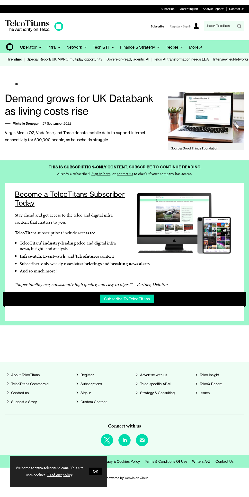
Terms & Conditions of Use (166, 461)
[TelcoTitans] (34, 30)
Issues (205, 393)
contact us (125, 173)
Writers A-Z (201, 461)
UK (16, 84)
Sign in (85, 393)
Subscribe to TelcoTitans (127, 298)
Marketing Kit (188, 9)
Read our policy (59, 475)
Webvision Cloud (136, 478)
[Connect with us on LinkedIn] (124, 440)
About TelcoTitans (25, 375)
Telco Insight (209, 375)
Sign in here (100, 173)
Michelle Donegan (26, 123)
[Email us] (142, 440)
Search (239, 26)
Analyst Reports (213, 9)
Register (87, 375)
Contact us (20, 393)
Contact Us (236, 9)
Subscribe (168, 9)
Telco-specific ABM (155, 384)
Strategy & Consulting (157, 393)
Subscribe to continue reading (165, 167)
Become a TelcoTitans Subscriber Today (70, 199)
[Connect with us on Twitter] (107, 440)
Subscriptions (91, 384)
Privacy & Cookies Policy (120, 461)
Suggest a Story (24, 402)
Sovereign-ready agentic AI (128, 59)
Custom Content (93, 402)
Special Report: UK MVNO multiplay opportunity (64, 59)
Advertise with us (153, 375)
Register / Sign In (180, 26)
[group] (194, 46)
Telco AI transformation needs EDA (181, 59)
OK (95, 471)
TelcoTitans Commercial (30, 384)
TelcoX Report (211, 384)
